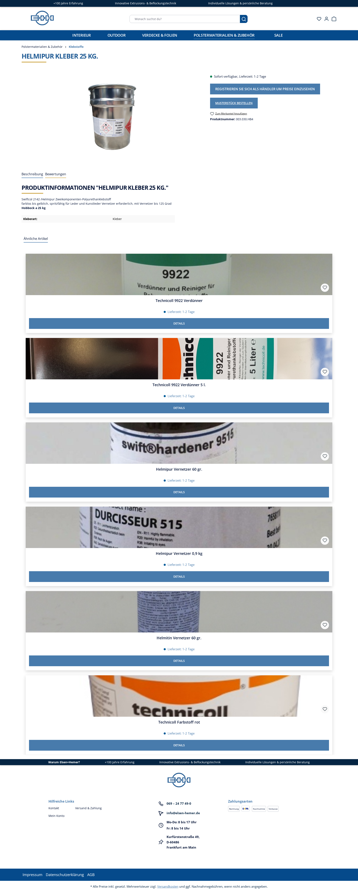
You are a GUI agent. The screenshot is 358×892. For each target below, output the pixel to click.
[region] (111, 118)
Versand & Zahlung (88, 808)
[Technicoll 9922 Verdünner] (179, 274)
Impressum (32, 874)
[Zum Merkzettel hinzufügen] (325, 288)
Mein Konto (56, 816)
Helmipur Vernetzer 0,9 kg (179, 553)
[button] (269, 797)
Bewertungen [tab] (55, 174)
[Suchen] (244, 19)
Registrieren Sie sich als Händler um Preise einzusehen (265, 89)
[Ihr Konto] (325, 19)
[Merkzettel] (318, 19)
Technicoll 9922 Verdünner (179, 300)
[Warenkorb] (332, 19)
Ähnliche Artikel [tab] (36, 238)
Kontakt (53, 808)
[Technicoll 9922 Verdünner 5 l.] (179, 358)
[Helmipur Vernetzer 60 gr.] (179, 443)
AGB (91, 874)
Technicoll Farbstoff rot (179, 722)
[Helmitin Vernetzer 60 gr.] (179, 611)
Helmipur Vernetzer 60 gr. (179, 469)
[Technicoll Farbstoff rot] (179, 696)
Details (179, 323)
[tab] (32, 174)
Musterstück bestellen (234, 103)
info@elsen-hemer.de (183, 813)
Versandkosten (167, 886)
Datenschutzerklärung (65, 874)
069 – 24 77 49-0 (179, 803)
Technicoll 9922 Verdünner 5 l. (179, 384)
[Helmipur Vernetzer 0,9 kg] (179, 527)
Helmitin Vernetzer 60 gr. (179, 638)
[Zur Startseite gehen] (42, 18)
